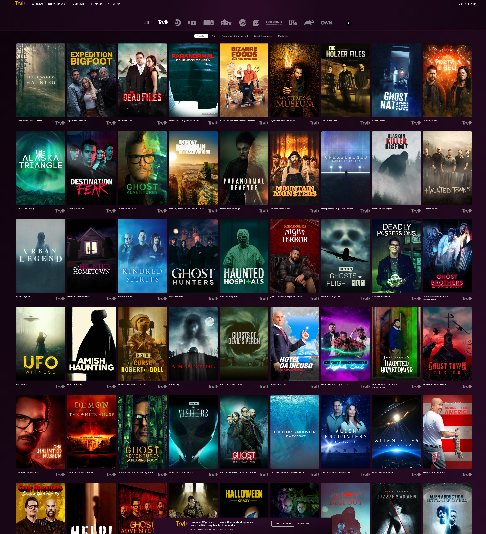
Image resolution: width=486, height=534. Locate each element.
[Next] (349, 23)
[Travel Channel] (21, 3)
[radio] (147, 22)
